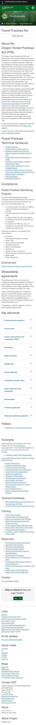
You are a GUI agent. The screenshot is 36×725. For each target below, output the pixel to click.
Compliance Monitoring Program (16, 465)
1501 (27, 110)
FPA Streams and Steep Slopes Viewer (18, 543)
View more (5, 659)
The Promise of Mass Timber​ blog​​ (12, 678)
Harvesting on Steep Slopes (14, 476)
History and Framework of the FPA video (18, 519)
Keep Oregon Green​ (8, 623)
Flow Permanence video (13, 515)
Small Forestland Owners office (11, 307)
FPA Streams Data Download (15, 547)
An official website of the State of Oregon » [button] (16, 1)
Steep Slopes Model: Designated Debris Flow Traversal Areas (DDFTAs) (20, 503)
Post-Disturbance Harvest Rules (16, 478)
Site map (4, 615)
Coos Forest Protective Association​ (13, 627)
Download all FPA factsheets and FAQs (14, 458)
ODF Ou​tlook (6, 632)
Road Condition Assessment (14, 480)
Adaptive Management (13, 463)
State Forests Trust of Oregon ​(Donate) (14, 619)
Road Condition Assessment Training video (19, 527)
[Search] (27, 8)
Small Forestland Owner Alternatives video (19, 525)
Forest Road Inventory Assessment (17, 472)
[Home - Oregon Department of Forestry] (2, 23)
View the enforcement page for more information (17, 266)
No (20, 598)
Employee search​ (7, 700)
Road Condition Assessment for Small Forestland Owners (17, 167)
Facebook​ (5, 649)
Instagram (5, 653)
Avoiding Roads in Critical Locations (17, 149)
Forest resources (11, 23)
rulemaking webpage (13, 133)
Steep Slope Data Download (14, 545)
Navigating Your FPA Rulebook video (17, 517)
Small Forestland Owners (14, 489)
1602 (3, 91)
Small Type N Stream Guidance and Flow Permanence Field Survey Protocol (19, 171)
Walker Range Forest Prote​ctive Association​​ (15, 629)
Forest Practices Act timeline (15, 555)
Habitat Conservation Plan (14, 474)
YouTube (4, 655)
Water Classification (12, 176)
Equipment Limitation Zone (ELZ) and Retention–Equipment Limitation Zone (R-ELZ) (19, 153)
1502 (3, 112)
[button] (2, 3)
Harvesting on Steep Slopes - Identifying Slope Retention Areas (18, 163)
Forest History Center (8, 621)
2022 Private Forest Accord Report (16, 103)
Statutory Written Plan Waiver (15, 174)
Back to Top (7, 722)
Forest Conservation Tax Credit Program (18, 470)
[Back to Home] (6, 16)
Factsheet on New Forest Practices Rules (19, 455)
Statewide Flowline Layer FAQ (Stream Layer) (20, 506)
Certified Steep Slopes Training (15, 530)
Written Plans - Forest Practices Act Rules (19, 428)
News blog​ (5, 667)
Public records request (9, 703)
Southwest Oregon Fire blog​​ (10, 671)
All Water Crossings (12, 147)
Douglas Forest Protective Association (14, 625)
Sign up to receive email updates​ (12, 640)
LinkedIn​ (4, 657)
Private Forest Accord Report (15, 549)
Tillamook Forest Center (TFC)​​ (11, 617)
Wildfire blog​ (5, 669)
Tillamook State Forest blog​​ (10, 676)
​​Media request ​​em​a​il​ (8, 698)
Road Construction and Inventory (16, 482)
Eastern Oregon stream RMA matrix (17, 570)
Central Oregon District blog (10, 673)
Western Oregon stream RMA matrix (17, 572)
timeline (26, 86)
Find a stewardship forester (10, 581)
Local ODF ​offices (7, 694)
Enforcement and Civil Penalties (16, 468)
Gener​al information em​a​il (10, 696)
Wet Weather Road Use (13, 179)
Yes (16, 598)
